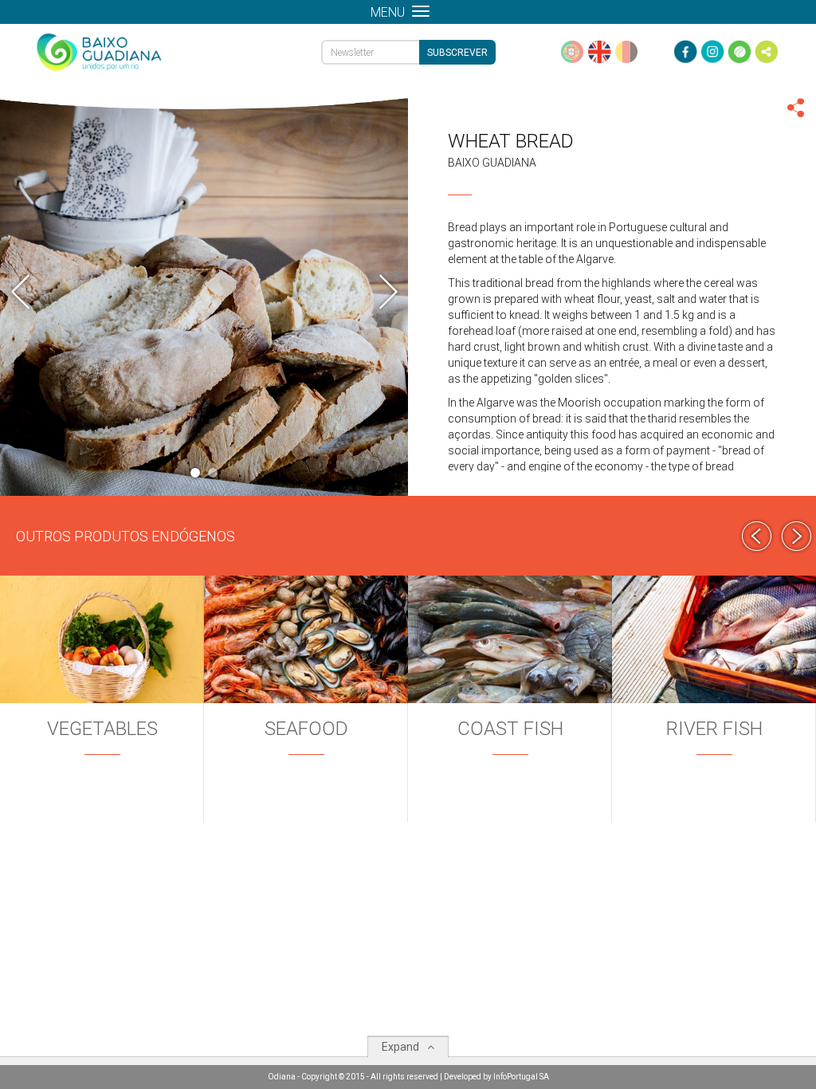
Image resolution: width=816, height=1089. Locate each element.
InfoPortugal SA (521, 1076)
